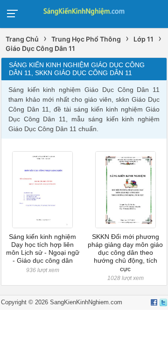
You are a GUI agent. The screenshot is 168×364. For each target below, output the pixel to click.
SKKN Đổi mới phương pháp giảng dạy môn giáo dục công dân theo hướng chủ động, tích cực (125, 253)
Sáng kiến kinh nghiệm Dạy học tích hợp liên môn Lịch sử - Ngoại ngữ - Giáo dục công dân (42, 249)
